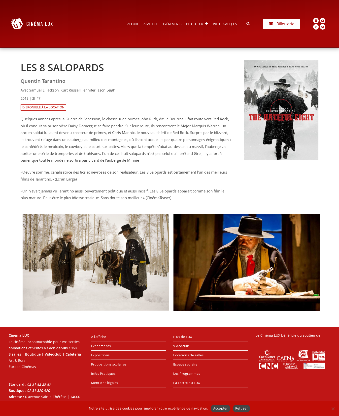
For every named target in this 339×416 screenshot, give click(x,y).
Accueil (132, 24)
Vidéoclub (181, 346)
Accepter (220, 408)
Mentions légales (104, 382)
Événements (172, 24)
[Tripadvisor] (322, 27)
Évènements (101, 346)
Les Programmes (186, 373)
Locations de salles (188, 355)
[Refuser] (332, 408)
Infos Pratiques (225, 24)
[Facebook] (316, 20)
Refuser (241, 408)
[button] (248, 24)
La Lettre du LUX (186, 382)
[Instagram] (316, 27)
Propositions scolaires (109, 364)
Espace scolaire (185, 364)
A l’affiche (150, 24)
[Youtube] (322, 20)
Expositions (100, 355)
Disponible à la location (43, 107)
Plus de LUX (194, 24)
